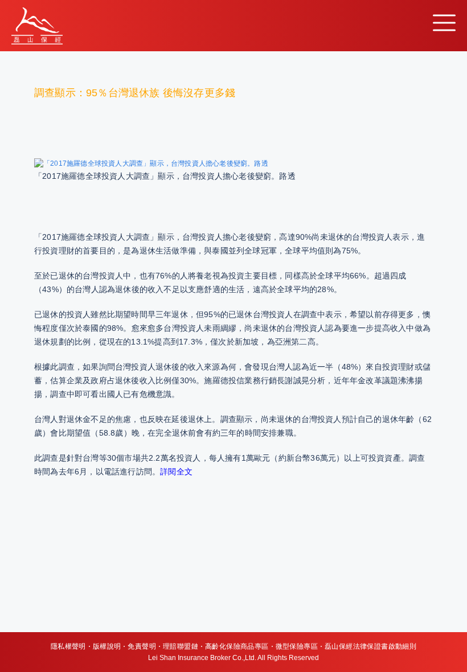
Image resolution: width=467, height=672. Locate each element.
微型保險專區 (297, 646)
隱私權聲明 (68, 646)
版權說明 (107, 646)
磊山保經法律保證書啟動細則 (370, 646)
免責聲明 (142, 646)
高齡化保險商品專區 (237, 646)
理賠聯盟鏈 (180, 646)
